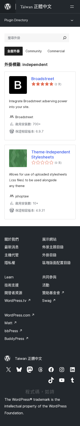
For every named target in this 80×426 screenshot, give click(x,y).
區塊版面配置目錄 (56, 262)
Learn (9, 277)
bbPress (13, 331)
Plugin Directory (16, 20)
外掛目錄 (49, 255)
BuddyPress (16, 338)
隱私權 (9, 262)
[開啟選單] (73, 6)
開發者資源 (13, 293)
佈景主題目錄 (53, 247)
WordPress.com (19, 315)
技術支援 (11, 285)
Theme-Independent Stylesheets (50, 154)
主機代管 (11, 255)
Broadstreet (42, 78)
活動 (45, 285)
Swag (49, 300)
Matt (10, 323)
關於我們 (11, 239)
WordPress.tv (17, 300)
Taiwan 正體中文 (28, 358)
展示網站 (49, 239)
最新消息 (11, 247)
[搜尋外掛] (64, 37)
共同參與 (49, 277)
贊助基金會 (53, 293)
